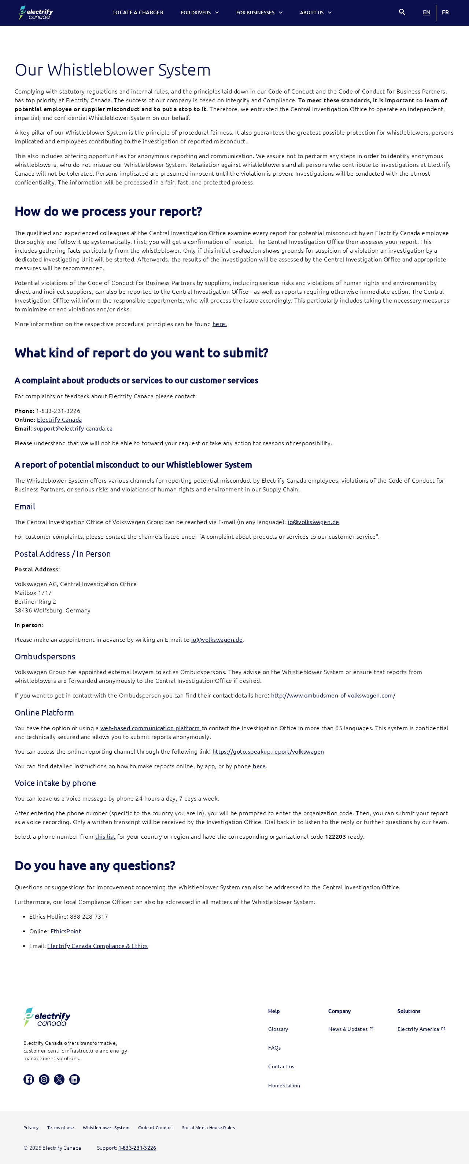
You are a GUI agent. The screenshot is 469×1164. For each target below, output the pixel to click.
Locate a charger (138, 12)
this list (105, 836)
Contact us (281, 1066)
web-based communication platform (151, 728)
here (259, 766)
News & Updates (348, 1029)
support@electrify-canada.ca (73, 428)
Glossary (278, 1029)
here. (220, 324)
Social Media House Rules (208, 1127)
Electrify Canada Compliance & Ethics (97, 945)
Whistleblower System (106, 1127)
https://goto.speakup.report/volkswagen (268, 751)
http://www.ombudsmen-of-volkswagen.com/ (333, 695)
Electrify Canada (59, 419)
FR (445, 12)
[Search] (402, 13)
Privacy (30, 1127)
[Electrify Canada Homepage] (46, 1017)
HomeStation (284, 1085)
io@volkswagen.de (313, 522)
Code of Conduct (155, 1127)
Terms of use (60, 1127)
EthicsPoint (66, 931)
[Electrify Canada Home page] (36, 13)
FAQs (274, 1048)
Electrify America (418, 1029)
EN (427, 12)
